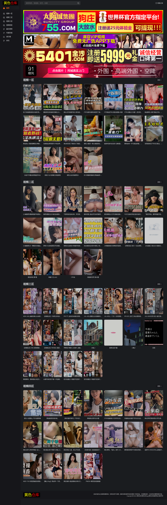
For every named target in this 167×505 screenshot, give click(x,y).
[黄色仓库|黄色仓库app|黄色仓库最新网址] (10, 3)
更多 (159, 80)
